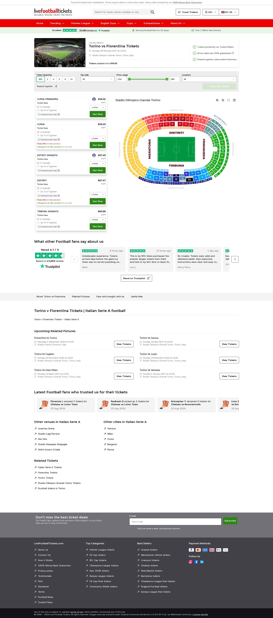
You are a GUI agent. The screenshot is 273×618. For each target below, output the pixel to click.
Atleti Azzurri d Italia (49, 449)
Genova (111, 428)
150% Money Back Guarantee (187, 2)
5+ (71, 79)
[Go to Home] (53, 12)
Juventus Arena (46, 428)
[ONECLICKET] (94, 99)
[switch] (57, 86)
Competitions (152, 23)
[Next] (234, 259)
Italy (132, 55)
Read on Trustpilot (134, 278)
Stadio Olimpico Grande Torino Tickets (59, 483)
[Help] (234, 100)
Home (39, 23)
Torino (125, 55)
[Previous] (74, 259)
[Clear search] (152, 12)
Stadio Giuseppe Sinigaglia (52, 444)
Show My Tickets (219, 86)
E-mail (132, 516)
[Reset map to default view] (228, 100)
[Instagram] (190, 561)
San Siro (42, 439)
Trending (55, 23)
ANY (41, 79)
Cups (130, 23)
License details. (200, 614)
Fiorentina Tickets (47, 472)
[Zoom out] (223, 100)
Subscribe (230, 520)
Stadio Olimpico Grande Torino (106, 55)
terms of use (76, 612)
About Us (176, 23)
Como (110, 439)
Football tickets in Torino (51, 488)
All (84, 79)
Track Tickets (190, 12)
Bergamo (112, 444)
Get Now (98, 114)
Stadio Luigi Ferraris (49, 433)
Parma (110, 449)
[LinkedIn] (202, 561)
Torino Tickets (45, 477)
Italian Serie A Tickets (50, 467)
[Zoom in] (217, 100)
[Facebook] (196, 561)
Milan (110, 433)
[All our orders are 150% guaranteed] (232, 53)
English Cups (108, 23)
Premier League (80, 23)
